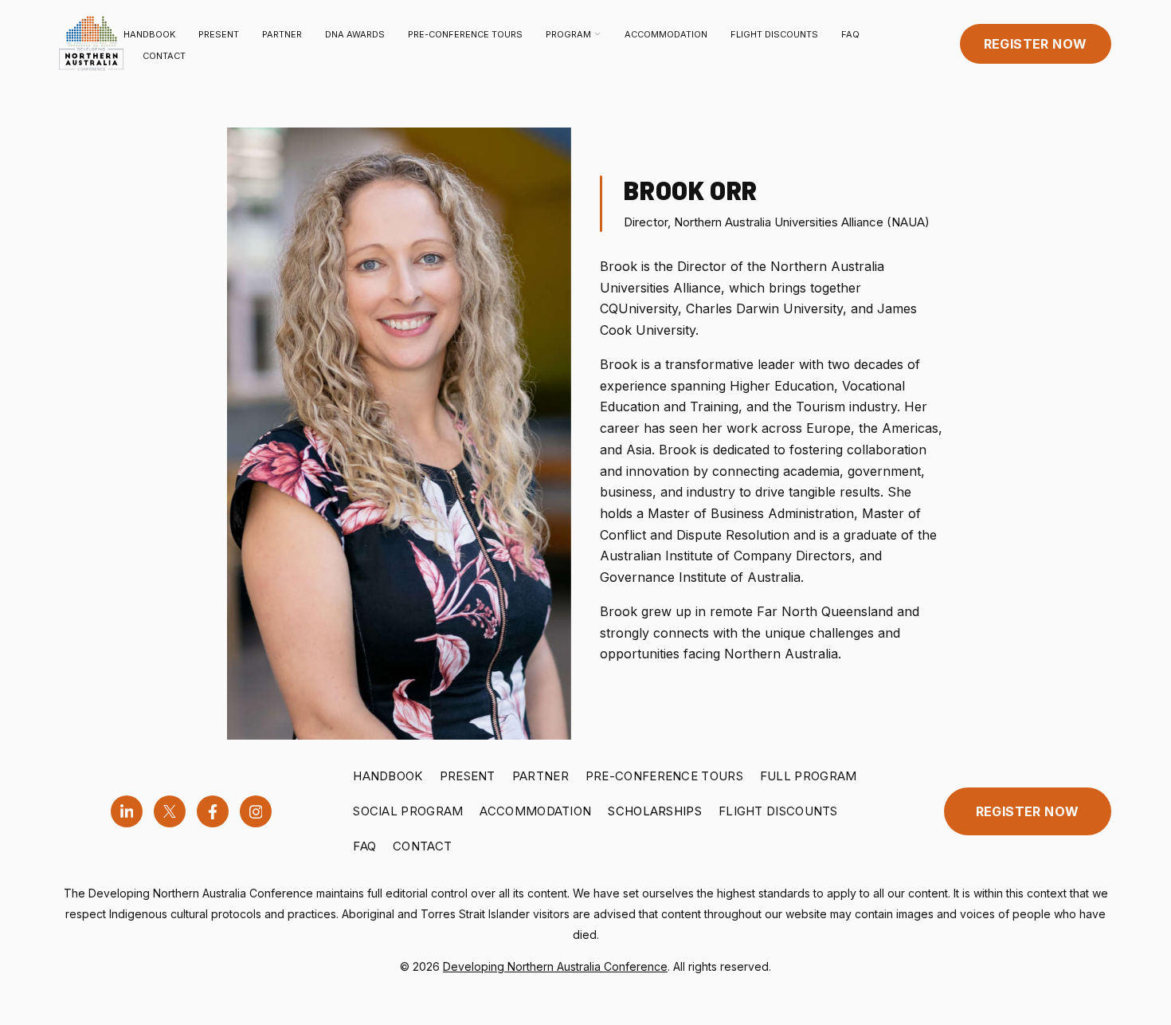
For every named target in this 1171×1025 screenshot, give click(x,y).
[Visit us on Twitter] (170, 811)
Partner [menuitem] (540, 775)
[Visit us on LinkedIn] (127, 811)
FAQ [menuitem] (364, 846)
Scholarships (655, 811)
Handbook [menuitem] (387, 775)
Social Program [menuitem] (408, 811)
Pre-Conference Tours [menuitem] (664, 775)
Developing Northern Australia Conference (555, 966)
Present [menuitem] (467, 775)
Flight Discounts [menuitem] (778, 811)
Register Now (1035, 44)
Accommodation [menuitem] (535, 811)
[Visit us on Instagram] (256, 811)
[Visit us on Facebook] (213, 811)
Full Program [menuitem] (808, 775)
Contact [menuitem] (422, 846)
